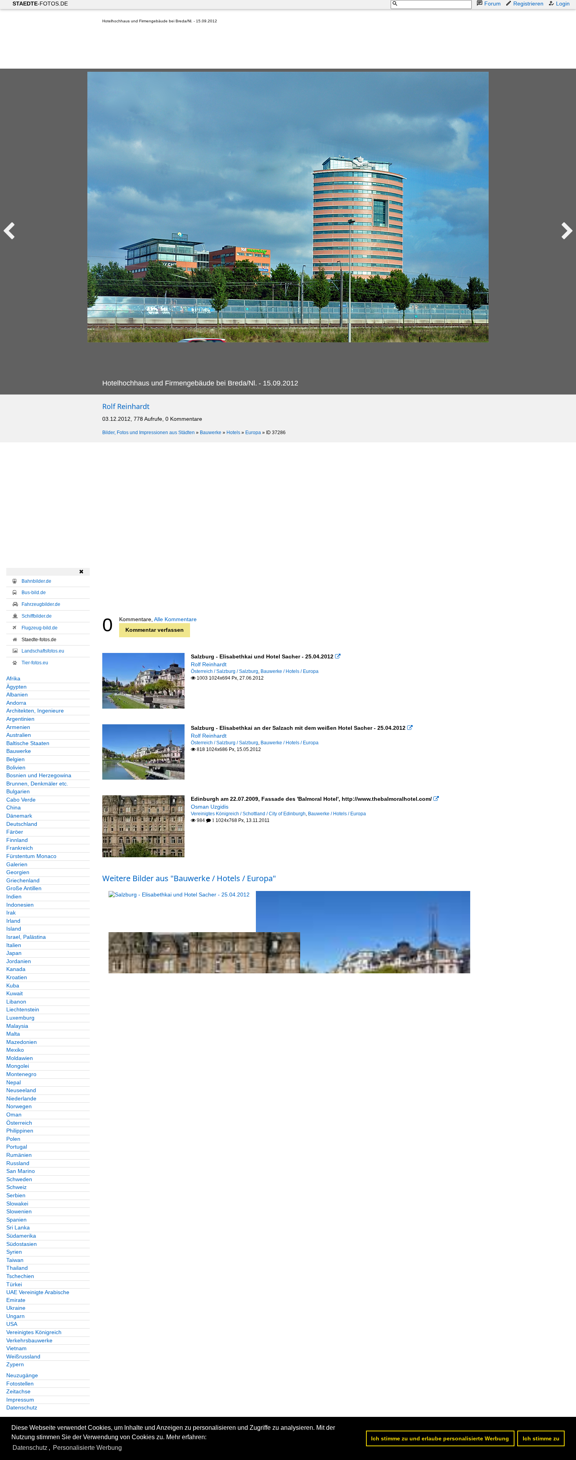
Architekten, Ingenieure (35, 710)
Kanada (15, 969)
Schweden (19, 1179)
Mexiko (15, 1050)
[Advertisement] (245, 47)
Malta (13, 1034)
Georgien (17, 872)
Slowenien (19, 1211)
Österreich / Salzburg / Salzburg (224, 671)
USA (11, 1324)
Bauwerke (210, 432)
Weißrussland (23, 1356)
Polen (13, 1139)
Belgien (15, 759)
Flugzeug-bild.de (40, 628)
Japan (14, 953)
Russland (17, 1163)
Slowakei (17, 1203)
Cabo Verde (21, 799)
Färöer (14, 832)
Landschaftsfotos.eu (43, 651)
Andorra (16, 703)
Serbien (15, 1195)
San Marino (20, 1171)
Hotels (233, 432)
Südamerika (21, 1236)
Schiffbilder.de (37, 616)
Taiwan (15, 1260)
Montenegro (21, 1074)
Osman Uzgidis (209, 807)
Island (13, 928)
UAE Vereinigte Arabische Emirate (37, 1296)
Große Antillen (24, 888)
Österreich (19, 1123)
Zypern (15, 1364)
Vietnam (16, 1348)
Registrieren (528, 3)
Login (563, 3)
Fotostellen (20, 1383)
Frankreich (19, 848)
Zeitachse (18, 1391)
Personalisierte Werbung (87, 1447)
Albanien (17, 694)
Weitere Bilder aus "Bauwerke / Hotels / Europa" (189, 878)
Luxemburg (20, 1018)
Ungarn (15, 1316)
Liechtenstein (22, 1009)
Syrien (14, 1252)
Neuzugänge (22, 1375)
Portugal (16, 1147)
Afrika (13, 678)
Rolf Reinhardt (126, 406)
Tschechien (20, 1276)
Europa (253, 432)
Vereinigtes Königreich (34, 1332)
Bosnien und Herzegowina (38, 775)
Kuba (12, 985)
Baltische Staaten (27, 743)
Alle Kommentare (175, 619)
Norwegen (19, 1106)
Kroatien (16, 977)
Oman (14, 1114)
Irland (13, 921)
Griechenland (23, 880)
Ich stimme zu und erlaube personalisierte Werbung (440, 1438)
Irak (11, 912)
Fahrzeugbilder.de (41, 604)
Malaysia (17, 1026)
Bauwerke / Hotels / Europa (290, 671)
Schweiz (16, 1187)
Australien (18, 735)
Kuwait (14, 993)
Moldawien (19, 1058)
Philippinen (19, 1130)
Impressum (20, 1399)
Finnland (17, 840)
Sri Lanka (18, 1227)
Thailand (17, 1268)
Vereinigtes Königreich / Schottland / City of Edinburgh (248, 813)
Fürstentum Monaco (31, 856)
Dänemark (19, 816)
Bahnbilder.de (36, 581)
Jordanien (18, 961)
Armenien (18, 727)
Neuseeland (21, 1090)
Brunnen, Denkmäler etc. (37, 783)
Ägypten (16, 687)
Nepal (13, 1082)
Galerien (16, 864)
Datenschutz (21, 1407)
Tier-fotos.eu (35, 662)
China (13, 807)
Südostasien (21, 1244)
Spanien (16, 1219)
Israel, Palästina (26, 937)
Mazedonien (21, 1042)
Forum (492, 3)
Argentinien (20, 719)
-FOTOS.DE (40, 3)
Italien (13, 945)
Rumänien (19, 1155)
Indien (14, 896)
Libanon (16, 1001)
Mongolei (17, 1066)
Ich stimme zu (541, 1438)
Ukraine (15, 1308)
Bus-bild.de (34, 592)
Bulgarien (18, 791)
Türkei (14, 1284)
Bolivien (15, 767)
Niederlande (21, 1098)
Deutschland (21, 824)
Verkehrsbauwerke (29, 1340)
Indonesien (20, 905)
